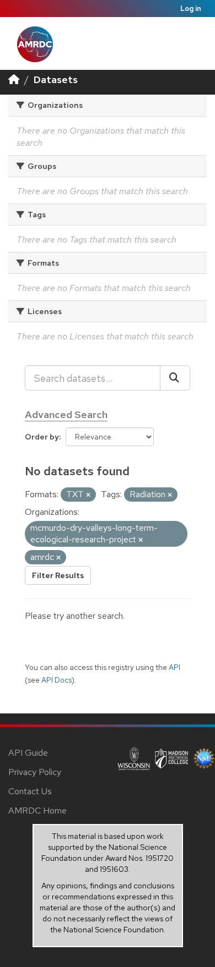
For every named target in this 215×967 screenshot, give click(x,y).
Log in (190, 8)
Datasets (56, 79)
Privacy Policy (34, 772)
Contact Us (30, 791)
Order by (42, 437)
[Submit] (175, 378)
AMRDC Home (37, 810)
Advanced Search (66, 414)
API (174, 667)
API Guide (28, 753)
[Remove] (88, 495)
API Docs (56, 680)
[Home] (13, 79)
